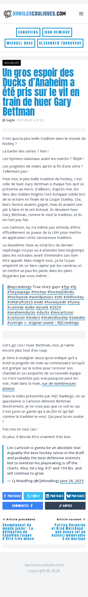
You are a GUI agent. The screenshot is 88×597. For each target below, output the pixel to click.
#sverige (15, 322)
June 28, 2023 (72, 480)
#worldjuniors (41, 296)
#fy (73, 286)
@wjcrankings (19, 286)
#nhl (58, 296)
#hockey (38, 291)
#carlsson (16, 317)
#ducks (42, 312)
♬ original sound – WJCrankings (51, 322)
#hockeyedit (55, 301)
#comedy (15, 307)
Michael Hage (20, 43)
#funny (73, 301)
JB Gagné (8, 120)
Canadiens (28, 32)
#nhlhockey (73, 296)
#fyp (65, 286)
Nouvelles (11, 63)
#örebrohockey (54, 317)
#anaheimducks (21, 312)
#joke (30, 307)
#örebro (33, 317)
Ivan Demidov (57, 32)
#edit (38, 301)
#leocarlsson (61, 312)
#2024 (55, 307)
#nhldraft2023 (20, 301)
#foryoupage (18, 291)
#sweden (77, 317)
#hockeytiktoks (60, 291)
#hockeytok (17, 296)
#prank (42, 307)
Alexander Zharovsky (60, 43)
